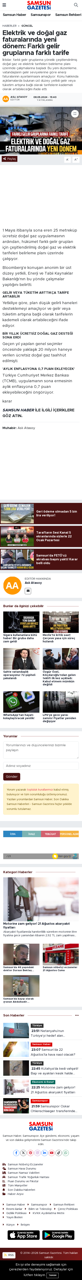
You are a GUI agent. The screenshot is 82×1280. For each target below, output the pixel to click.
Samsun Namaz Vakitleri (23, 1172)
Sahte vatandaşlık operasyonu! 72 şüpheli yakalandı (19, 675)
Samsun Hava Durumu (22, 1168)
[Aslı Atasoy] (12, 585)
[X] (23, 1153)
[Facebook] (16, 1153)
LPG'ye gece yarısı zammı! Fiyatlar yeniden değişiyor (59, 718)
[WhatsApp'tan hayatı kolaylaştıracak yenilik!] (21, 701)
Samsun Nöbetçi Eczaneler (25, 1164)
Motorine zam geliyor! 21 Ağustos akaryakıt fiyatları (53, 1090)
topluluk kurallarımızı (40, 789)
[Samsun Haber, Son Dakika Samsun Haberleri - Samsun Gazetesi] (39, 5)
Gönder (12, 776)
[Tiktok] (58, 1153)
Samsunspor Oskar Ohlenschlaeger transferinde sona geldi (53, 1109)
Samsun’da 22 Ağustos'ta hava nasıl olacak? (53, 1052)
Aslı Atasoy (33, 582)
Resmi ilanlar (14, 1209)
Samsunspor (41, 15)
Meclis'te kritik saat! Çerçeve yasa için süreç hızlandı (59, 638)
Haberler (9, 26)
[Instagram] (37, 1153)
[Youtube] (51, 1153)
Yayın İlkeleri (14, 1217)
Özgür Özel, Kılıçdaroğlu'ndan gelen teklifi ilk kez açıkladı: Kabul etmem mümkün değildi (59, 678)
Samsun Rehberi (68, 15)
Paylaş (11, 158)
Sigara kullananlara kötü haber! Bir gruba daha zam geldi (20, 638)
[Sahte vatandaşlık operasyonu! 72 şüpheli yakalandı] (21, 658)
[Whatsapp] (66, 1153)
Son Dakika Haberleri (21, 1189)
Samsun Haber (14, 15)
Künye (10, 1224)
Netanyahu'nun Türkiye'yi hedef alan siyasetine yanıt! (47, 1033)
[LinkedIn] (44, 1153)
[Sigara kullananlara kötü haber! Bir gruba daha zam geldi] (21, 622)
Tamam (52, 1275)
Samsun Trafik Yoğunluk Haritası (28, 1177)
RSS (11, 1255)
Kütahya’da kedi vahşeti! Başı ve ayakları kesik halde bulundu (54, 1071)
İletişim (25, 1224)
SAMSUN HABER (18, 410)
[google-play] (58, 1235)
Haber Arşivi (15, 1194)
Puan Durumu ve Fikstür (23, 1181)
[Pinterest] (30, 1153)
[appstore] (24, 1235)
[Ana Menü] (4, 5)
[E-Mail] (28, 591)
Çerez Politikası (68, 1209)
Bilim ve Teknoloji (39, 1209)
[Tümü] (77, 1015)
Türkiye (37, 1025)
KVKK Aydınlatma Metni (48, 1213)
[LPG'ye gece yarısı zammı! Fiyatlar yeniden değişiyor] (61, 701)
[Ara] (76, 5)
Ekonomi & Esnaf (43, 1082)
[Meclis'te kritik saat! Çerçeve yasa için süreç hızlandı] (61, 622)
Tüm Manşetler (17, 1185)
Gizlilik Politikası (16, 1213)
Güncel (27, 26)
